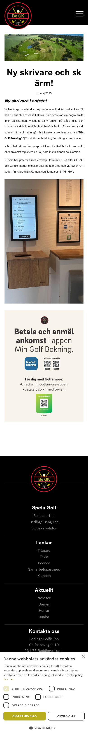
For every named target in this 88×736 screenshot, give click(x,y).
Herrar (44, 610)
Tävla (44, 556)
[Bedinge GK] (36, 15)
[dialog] (44, 694)
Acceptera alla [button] (24, 716)
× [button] (83, 656)
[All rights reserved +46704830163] (44, 47)
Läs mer (8, 679)
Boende (44, 563)
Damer (44, 604)
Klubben (44, 575)
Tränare (44, 550)
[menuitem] (77, 13)
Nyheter (44, 598)
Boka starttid (44, 515)
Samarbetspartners (44, 569)
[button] (44, 728)
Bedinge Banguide (44, 522)
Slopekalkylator (44, 528)
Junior (44, 616)
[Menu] (77, 13)
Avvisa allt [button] (66, 716)
